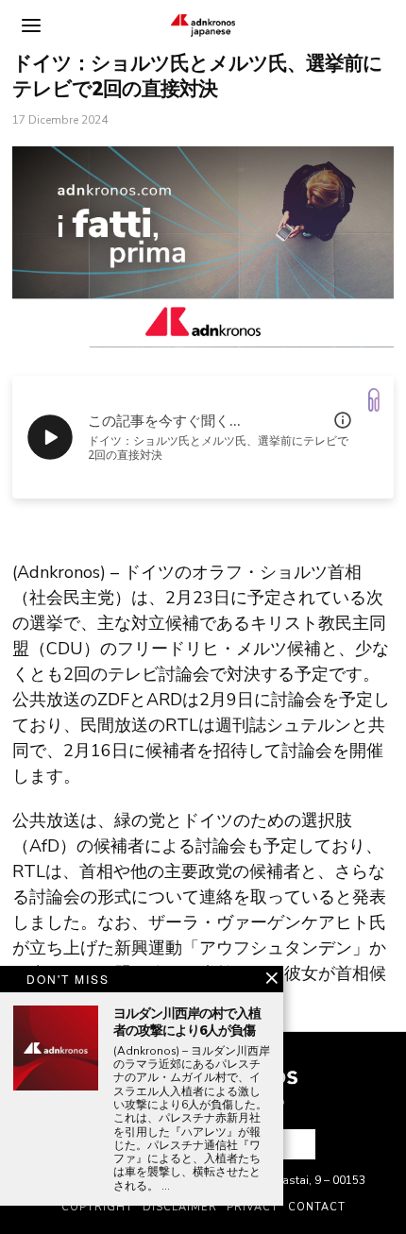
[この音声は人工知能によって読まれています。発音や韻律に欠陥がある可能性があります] (342, 420)
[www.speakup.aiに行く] (374, 400)
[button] (293, 1144)
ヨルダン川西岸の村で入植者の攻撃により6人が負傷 (187, 1023)
